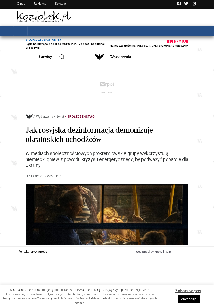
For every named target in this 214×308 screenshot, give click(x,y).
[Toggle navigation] (20, 31)
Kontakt (60, 3)
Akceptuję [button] (189, 299)
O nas (21, 3)
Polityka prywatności (33, 251)
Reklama (40, 3)
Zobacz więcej (188, 290)
